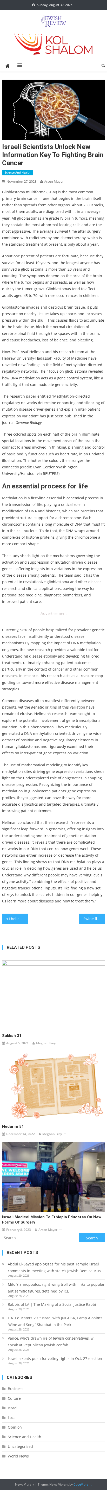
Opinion (15, 1427)
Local (12, 1417)
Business (15, 1388)
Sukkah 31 (12, 1035)
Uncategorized (20, 1446)
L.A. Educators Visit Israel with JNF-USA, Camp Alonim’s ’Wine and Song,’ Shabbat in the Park (55, 1321)
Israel (12, 1407)
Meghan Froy (46, 1043)
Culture (14, 1398)
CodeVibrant (82, 1484)
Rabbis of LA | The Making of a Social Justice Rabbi (52, 1304)
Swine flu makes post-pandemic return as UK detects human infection (94, 918)
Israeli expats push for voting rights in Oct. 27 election (55, 1358)
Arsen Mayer (54, 181)
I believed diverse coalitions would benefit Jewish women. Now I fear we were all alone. (18, 918)
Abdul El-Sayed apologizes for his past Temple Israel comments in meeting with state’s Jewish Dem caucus (54, 1267)
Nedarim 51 (13, 1126)
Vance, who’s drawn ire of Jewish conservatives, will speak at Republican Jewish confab (52, 1341)
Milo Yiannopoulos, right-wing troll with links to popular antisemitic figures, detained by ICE (56, 1288)
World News (18, 1456)
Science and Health (17, 172)
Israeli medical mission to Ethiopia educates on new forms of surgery (51, 1220)
